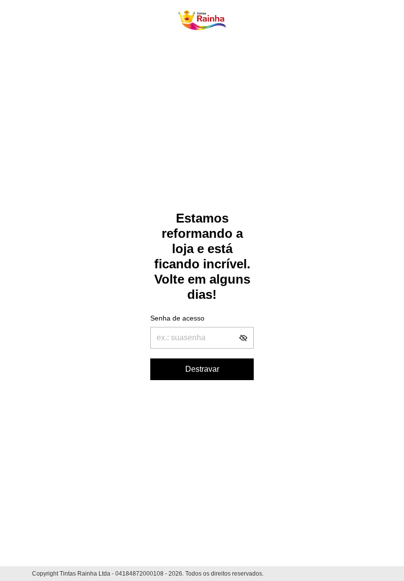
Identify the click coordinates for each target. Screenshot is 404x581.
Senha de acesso (177, 318)
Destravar (202, 369)
